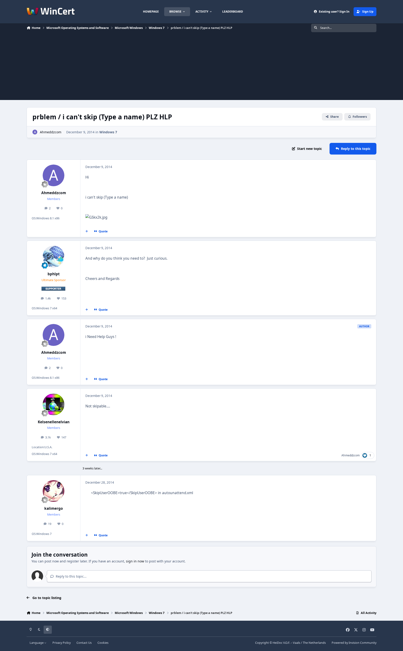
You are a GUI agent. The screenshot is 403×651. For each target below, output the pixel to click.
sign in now (135, 561)
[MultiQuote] (86, 231)
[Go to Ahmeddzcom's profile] (34, 132)
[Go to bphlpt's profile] (54, 257)
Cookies (102, 643)
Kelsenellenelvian (53, 422)
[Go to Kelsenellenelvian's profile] (54, 404)
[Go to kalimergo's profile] (54, 491)
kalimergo (53, 508)
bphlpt (54, 274)
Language (37, 643)
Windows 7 (108, 132)
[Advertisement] (201, 67)
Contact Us (84, 643)
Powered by (354, 643)
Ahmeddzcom (50, 132)
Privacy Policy (61, 643)
